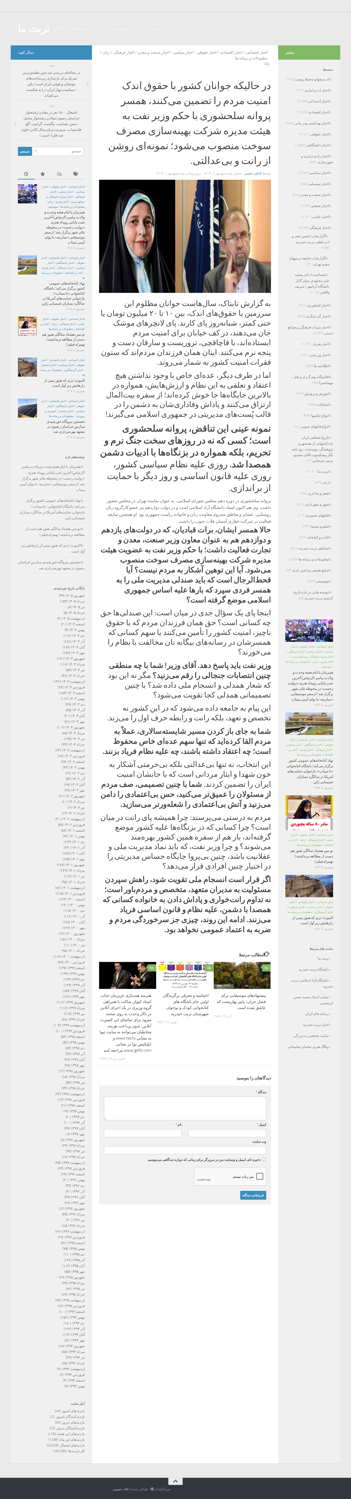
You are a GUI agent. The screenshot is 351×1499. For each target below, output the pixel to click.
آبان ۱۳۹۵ (78, 1266)
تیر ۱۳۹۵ (78, 1289)
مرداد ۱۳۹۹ (76, 1008)
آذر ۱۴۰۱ (78, 847)
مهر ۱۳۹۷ (78, 1134)
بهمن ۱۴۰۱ (77, 836)
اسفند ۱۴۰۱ (76, 830)
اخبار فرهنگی (123, 52)
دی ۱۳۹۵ (78, 1254)
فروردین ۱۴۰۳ (74, 756)
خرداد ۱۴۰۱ (76, 882)
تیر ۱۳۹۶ (78, 1220)
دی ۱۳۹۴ (78, 1323)
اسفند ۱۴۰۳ (76, 693)
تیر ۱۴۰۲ (78, 807)
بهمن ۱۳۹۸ (77, 1042)
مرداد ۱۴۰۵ (76, 601)
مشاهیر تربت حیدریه (314, 548)
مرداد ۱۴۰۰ (76, 939)
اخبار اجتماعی (257, 52)
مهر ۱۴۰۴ (78, 653)
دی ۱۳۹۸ (78, 1048)
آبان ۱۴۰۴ (78, 647)
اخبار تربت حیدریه (316, 1025)
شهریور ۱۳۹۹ (75, 1002)
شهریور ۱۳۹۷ (75, 1140)
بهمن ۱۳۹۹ (77, 973)
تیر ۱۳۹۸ (78, 1082)
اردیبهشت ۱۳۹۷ (73, 1163)
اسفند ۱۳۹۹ (76, 968)
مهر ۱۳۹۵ (78, 1271)
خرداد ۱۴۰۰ (76, 951)
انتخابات (323, 404)
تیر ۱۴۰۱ (78, 876)
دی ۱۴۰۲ (78, 773)
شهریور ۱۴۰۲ (75, 796)
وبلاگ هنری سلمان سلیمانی (308, 1047)
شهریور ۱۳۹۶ (75, 1208)
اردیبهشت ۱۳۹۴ (73, 1369)
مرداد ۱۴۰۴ (76, 664)
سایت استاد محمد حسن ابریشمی (313, 1000)
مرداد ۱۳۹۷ (76, 1145)
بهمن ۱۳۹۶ (77, 1180)
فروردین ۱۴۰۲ (74, 825)
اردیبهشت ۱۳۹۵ (73, 1300)
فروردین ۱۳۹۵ (74, 1306)
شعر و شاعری (318, 493)
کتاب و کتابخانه (74, 272)
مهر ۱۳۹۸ (78, 1065)
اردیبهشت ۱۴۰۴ (73, 681)
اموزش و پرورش (316, 393)
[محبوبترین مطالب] (43, 174)
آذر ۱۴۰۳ (78, 710)
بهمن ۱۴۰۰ (77, 905)
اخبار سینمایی (318, 184)
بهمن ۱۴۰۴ (77, 630)
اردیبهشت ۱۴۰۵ (73, 618)
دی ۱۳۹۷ (78, 1117)
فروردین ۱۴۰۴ (74, 687)
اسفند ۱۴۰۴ (76, 624)
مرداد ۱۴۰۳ (76, 733)
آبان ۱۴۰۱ (78, 853)
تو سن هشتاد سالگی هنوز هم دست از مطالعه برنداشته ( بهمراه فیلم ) (63, 339)
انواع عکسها (320, 415)
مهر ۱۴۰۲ (78, 790)
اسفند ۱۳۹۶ (76, 1174)
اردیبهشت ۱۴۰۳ (73, 750)
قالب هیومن (120, 1489)
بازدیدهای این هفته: (70, 1434)
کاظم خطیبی (253, 173)
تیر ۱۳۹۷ (78, 1151)
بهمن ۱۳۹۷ (77, 1111)
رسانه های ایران (317, 1014)
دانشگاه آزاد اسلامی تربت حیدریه (312, 983)
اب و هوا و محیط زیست (312, 79)
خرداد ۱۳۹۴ (76, 1363)
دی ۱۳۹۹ (78, 979)
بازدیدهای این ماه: (71, 1439)
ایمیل (261, 1125)
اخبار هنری (61, 201)
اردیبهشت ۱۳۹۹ (73, 1025)
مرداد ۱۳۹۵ (76, 1283)
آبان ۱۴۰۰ (78, 922)
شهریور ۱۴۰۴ (75, 658)
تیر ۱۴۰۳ (78, 739)
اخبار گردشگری (73, 370)
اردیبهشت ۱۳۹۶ (73, 1231)
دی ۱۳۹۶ (78, 1185)
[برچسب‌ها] (76, 174)
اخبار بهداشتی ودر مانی (311, 123)
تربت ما (34, 29)
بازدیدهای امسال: (71, 1445)
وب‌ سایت (259, 1142)
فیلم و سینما (319, 526)
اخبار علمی (320, 217)
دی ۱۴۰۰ (78, 910)
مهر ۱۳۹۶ (78, 1203)
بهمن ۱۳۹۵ (77, 1248)
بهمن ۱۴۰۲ (77, 767)
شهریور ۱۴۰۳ (75, 727)
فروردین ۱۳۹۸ (74, 1100)
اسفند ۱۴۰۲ (76, 762)
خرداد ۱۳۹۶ (76, 1226)
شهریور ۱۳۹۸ (75, 1071)
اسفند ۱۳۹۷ (76, 1105)
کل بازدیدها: (76, 1451)
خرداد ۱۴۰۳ (76, 744)
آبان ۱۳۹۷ (78, 1128)
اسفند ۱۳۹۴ (76, 1311)
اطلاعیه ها (321, 366)
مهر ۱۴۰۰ (78, 928)
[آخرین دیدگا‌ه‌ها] (59, 174)
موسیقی (53, 206)
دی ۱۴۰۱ (78, 842)
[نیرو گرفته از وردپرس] (152, 1489)
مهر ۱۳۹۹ (78, 996)
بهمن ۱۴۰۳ (77, 699)
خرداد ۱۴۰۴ (76, 676)
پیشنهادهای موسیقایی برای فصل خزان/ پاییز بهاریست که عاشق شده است (241, 1001)
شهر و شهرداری (317, 504)
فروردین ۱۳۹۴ (74, 1374)
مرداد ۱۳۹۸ (76, 1077)
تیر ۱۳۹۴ (78, 1357)
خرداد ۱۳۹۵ (76, 1294)
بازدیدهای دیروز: (72, 1422)
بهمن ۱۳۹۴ (77, 1317)
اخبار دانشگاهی (65, 262)
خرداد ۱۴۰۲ (76, 813)
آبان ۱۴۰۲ (78, 784)
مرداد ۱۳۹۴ (76, 1352)
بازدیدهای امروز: (72, 1411)
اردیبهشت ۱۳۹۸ (73, 1094)
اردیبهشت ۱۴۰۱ (73, 888)
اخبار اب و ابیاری (317, 90)
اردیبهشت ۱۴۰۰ (73, 956)
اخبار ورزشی (319, 355)
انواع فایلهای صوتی (315, 426)
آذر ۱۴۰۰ (78, 916)
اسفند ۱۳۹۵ (76, 1243)
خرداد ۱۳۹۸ (76, 1088)
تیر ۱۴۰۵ (78, 607)
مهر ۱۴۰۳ (78, 721)
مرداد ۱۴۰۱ (76, 870)
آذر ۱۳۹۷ (78, 1122)
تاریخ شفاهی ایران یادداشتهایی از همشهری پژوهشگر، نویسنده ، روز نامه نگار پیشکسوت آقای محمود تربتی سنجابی (312, 449)
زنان (106, 52)
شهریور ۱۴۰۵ (75, 595)
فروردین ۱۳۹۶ (74, 1237)
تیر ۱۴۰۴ (78, 670)
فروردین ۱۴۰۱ (74, 893)
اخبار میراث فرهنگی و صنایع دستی (312, 656)
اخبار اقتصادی (231, 52)
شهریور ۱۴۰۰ (75, 933)
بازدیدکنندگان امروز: (70, 1417)
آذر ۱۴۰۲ (78, 779)
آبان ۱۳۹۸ (78, 1059)
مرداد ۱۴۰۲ (76, 802)
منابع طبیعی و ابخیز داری (310, 570)
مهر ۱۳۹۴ (78, 1340)
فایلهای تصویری (317, 515)
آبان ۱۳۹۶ (78, 1197)
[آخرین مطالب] (26, 174)
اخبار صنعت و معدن (153, 52)
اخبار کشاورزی (318, 305)
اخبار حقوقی (207, 52)
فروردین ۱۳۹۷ (74, 1168)
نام (179, 1125)
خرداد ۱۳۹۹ (76, 1019)
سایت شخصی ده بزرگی (311, 1036)
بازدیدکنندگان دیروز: (70, 1428)
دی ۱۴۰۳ (78, 704)
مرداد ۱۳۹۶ (76, 1214)
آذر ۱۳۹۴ (78, 1329)
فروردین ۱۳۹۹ (74, 1031)
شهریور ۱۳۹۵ (75, 1277)
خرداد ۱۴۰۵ (76, 613)
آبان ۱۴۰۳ (78, 716)
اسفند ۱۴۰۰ (76, 899)
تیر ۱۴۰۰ (78, 945)
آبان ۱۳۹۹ (78, 991)
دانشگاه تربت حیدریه (313, 969)
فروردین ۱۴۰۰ (74, 962)
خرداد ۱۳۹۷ (76, 1157)
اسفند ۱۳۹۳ (76, 1380)
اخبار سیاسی (183, 52)
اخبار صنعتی (65, 191)
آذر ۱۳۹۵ (78, 1260)
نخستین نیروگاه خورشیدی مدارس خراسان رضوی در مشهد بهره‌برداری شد (66, 426)
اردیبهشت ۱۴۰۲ (73, 819)
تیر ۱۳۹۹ (78, 1014)
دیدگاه (261, 1092)
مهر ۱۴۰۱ (78, 859)
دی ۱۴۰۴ (78, 635)
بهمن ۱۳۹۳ (77, 1386)
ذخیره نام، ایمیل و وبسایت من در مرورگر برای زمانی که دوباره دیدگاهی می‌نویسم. (204, 1160)
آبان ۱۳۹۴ (78, 1334)
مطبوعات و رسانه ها (251, 58)
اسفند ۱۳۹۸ (76, 1037)
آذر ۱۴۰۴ (78, 641)
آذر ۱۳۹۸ (78, 1054)
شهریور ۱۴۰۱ (75, 865)
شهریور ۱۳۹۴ (75, 1346)
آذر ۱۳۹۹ (78, 985)
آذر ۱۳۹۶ (78, 1191)
